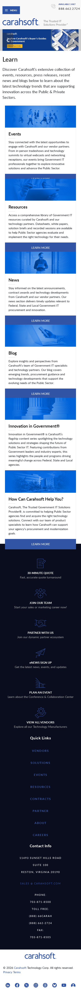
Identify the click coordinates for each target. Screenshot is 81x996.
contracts (40, 799)
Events (40, 775)
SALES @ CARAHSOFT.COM (40, 883)
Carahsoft (20, 968)
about (40, 823)
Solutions (40, 763)
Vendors (40, 751)
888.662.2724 (69, 9)
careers (40, 835)
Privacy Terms (12, 972)
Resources (40, 787)
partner (41, 811)
